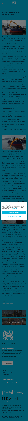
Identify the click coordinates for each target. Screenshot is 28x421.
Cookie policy (14, 208)
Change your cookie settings (14, 216)
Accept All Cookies (14, 212)
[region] (14, 210)
